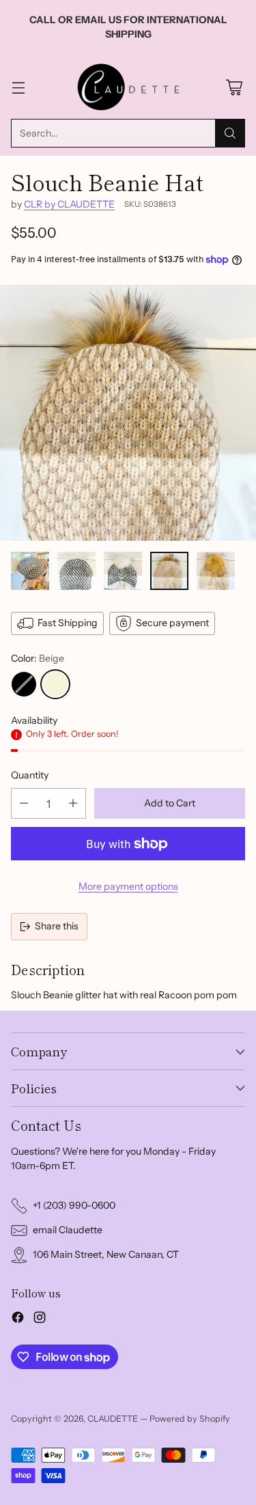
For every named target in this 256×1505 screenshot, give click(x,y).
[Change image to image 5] (216, 571)
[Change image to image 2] (76, 571)
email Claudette (67, 1230)
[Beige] (55, 684)
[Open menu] (18, 87)
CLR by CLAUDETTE (69, 204)
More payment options (128, 886)
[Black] (24, 684)
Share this (57, 926)
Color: (37, 658)
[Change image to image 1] (30, 571)
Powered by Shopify (190, 1418)
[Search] (230, 133)
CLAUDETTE (112, 1418)
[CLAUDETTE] (128, 87)
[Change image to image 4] (169, 571)
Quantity (29, 775)
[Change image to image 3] (123, 571)
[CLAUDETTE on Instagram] (39, 1319)
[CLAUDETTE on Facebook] (18, 1319)
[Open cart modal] (234, 87)
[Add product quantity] (73, 803)
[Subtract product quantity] (24, 803)
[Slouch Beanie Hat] (128, 413)
